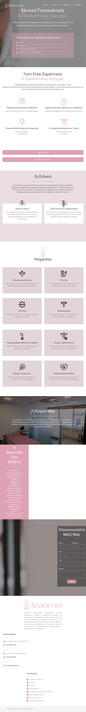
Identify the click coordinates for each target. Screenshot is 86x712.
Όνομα (61, 543)
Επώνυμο (75, 543)
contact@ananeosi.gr (12, 665)
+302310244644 (11, 657)
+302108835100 (11, 645)
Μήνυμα (61, 569)
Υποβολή (72, 581)
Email (60, 551)
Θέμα (60, 560)
